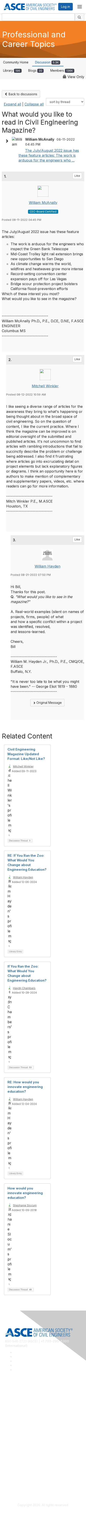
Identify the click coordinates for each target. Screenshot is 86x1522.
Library (11, 70)
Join (8, 1434)
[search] (79, 17)
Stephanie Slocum (25, 1205)
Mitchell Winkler (45, 386)
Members (61, 70)
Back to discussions (22, 94)
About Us (11, 1473)
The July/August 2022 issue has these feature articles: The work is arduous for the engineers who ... (49, 155)
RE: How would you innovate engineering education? (25, 1087)
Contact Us (13, 1447)
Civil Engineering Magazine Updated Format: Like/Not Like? (26, 754)
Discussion (47, 62)
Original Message (49, 702)
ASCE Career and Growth (23, 1402)
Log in (65, 6)
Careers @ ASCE (17, 1395)
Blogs (35, 70)
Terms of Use (15, 1480)
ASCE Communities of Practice (27, 1408)
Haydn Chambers (24, 988)
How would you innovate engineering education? (25, 1193)
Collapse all (34, 104)
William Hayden (47, 566)
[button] (8, 141)
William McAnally (43, 202)
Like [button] (77, 175)
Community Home (15, 62)
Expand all (12, 104)
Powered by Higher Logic (43, 1513)
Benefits (11, 1441)
